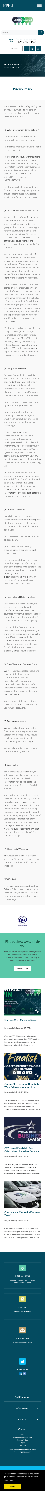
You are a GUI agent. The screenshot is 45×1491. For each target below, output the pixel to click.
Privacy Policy (15, 67)
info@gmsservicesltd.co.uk (22, 1342)
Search (41, 32)
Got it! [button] (12, 1487)
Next (43, 921)
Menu (8, 6)
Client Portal (13, 49)
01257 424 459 (26, 1311)
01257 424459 (25, 1452)
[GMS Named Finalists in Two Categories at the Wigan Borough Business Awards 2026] (22, 1130)
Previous (2, 921)
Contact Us (22, 968)
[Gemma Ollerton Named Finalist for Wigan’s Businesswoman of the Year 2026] (22, 1066)
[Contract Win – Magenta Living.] (22, 1002)
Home (6, 67)
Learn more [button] (9, 1480)
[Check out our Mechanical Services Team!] (22, 1194)
